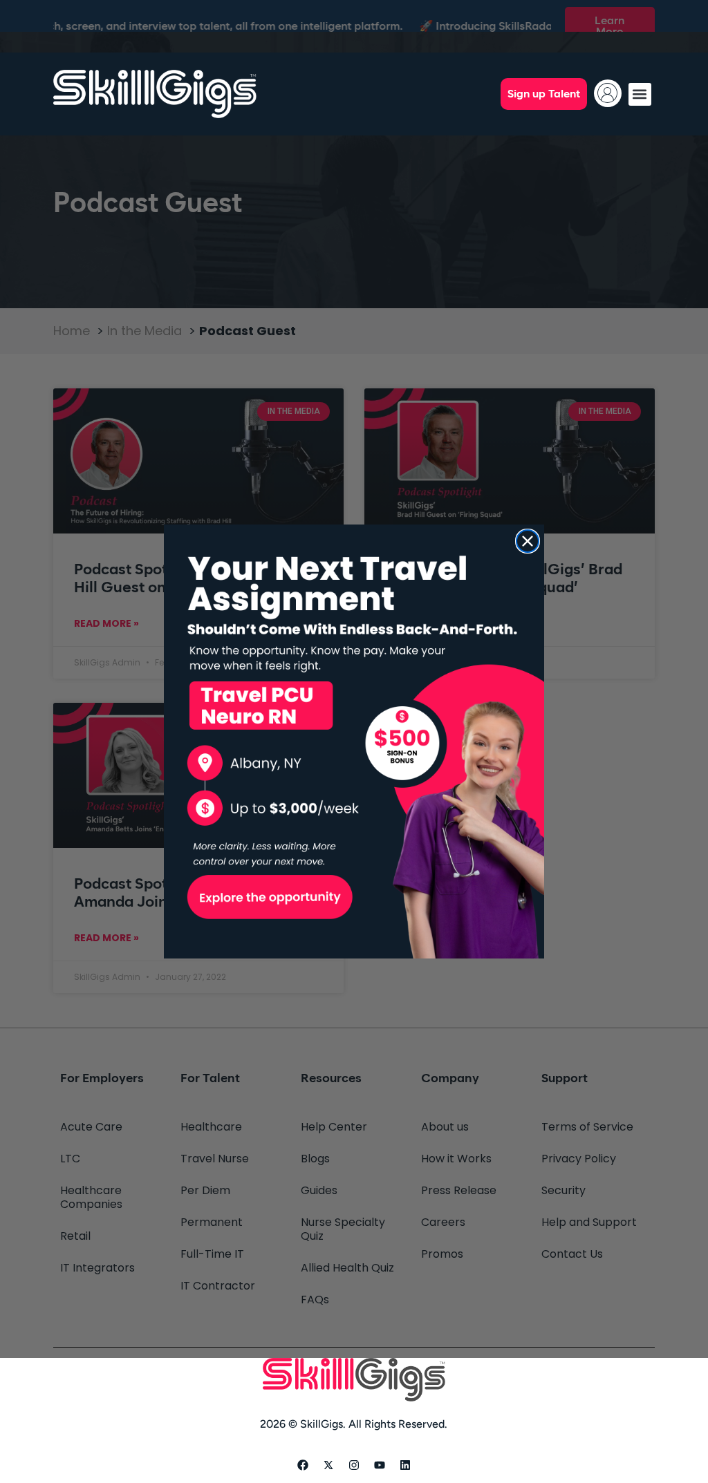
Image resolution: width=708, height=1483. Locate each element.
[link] (354, 742)
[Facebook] (303, 1465)
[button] (639, 94)
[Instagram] (354, 1465)
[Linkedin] (405, 1465)
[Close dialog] (527, 541)
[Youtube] (380, 1465)
